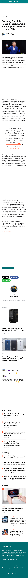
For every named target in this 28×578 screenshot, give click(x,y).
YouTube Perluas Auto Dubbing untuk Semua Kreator (14, 414)
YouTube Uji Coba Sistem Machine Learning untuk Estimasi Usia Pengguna (14, 433)
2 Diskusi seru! (15, 34)
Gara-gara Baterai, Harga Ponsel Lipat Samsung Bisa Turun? (12, 509)
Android (4, 268)
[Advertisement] (14, 8)
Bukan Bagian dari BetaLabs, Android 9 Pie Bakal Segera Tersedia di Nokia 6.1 (12, 359)
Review (3, 506)
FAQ (3, 567)
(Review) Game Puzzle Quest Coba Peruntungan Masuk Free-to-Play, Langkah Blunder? (17, 534)
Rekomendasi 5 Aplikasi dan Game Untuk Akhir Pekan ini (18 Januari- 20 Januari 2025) (15, 478)
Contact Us (4, 566)
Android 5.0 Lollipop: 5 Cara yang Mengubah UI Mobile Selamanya (14, 456)
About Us (16, 566)
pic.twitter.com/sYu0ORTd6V (13, 144)
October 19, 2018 (14, 148)
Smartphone (9, 16)
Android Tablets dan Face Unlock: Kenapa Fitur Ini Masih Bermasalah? (15, 463)
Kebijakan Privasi (6, 569)
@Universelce (7, 232)
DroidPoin (13, 1)
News (4, 16)
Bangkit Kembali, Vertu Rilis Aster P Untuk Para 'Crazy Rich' (13, 329)
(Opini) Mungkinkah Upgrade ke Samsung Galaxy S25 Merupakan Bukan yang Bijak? (14, 470)
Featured (12, 516)
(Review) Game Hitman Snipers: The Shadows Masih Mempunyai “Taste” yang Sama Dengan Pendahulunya (18, 521)
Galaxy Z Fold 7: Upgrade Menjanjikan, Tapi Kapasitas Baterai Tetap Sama (12, 423)
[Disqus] (14, 386)
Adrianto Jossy (10, 33)
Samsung (11, 268)
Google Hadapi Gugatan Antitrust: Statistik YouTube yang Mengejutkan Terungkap (15, 443)
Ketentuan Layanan (18, 567)
